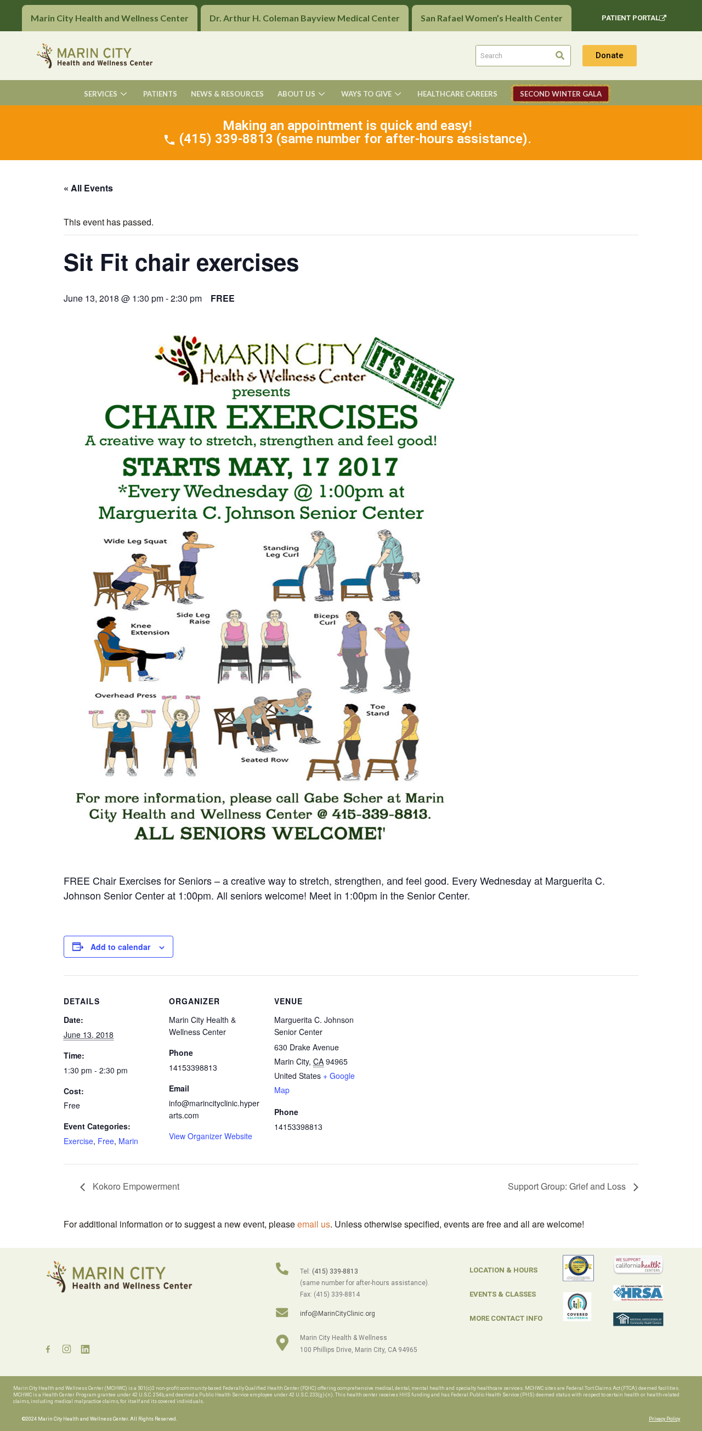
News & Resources (227, 93)
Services (100, 93)
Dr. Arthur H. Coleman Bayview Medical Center (305, 18)
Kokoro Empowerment (134, 1186)
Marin (128, 1140)
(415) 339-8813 (335, 1271)
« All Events (88, 188)
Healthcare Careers (457, 93)
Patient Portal (630, 18)
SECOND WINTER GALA (561, 93)
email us (313, 1224)
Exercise (78, 1140)
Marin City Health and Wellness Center (110, 18)
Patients (160, 93)
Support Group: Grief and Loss (568, 1186)
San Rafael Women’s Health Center (492, 18)
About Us (296, 93)
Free (106, 1140)
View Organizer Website (210, 1135)
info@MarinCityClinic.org (337, 1313)
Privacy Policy (664, 1419)
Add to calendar (120, 946)
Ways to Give (366, 93)
